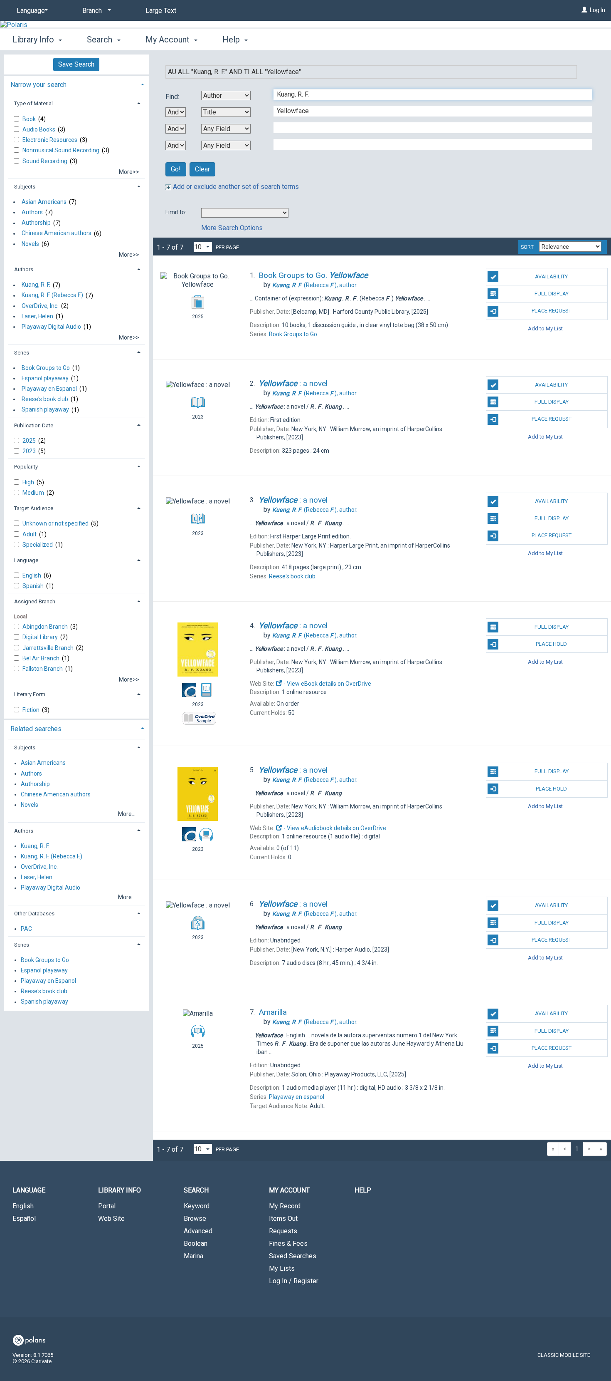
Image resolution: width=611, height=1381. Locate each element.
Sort (527, 247)
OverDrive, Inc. (40, 305)
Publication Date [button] (33, 425)
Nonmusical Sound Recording (61, 150)
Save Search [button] (76, 64)
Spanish (33, 586)
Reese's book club (45, 399)
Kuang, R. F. (36, 285)
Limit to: (176, 212)
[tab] (76, 83)
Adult (30, 534)
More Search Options (232, 228)
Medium (33, 492)
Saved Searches (292, 1256)
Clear (202, 169)
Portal (107, 1206)
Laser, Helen (37, 316)
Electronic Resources (50, 139)
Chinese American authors (56, 233)
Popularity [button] (26, 467)
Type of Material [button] (33, 103)
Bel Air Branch (41, 658)
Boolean (195, 1243)
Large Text (160, 11)
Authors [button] (23, 269)
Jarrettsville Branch (48, 648)
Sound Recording (45, 161)
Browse (195, 1218)
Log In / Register (293, 1281)
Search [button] (100, 40)
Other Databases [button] (34, 913)
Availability (551, 276)
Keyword (196, 1206)
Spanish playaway (45, 410)
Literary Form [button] (29, 694)
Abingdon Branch (45, 626)
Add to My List (545, 328)
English (32, 575)
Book (29, 119)
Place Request (552, 310)
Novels (30, 243)
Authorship (36, 223)
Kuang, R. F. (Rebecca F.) (52, 295)
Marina (193, 1256)
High (28, 482)
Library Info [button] (34, 40)
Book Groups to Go (46, 367)
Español (24, 1218)
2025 (29, 440)
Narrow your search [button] (38, 85)
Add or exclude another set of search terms (235, 187)
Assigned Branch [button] (34, 601)
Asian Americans (44, 201)
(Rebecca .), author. (314, 285)
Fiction (31, 710)
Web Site (111, 1218)
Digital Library (40, 637)
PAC (26, 928)
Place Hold (551, 644)
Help (363, 1190)
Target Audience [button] (33, 508)
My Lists (282, 1268)
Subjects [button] (24, 186)
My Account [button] (168, 40)
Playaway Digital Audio (51, 326)
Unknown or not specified (56, 523)
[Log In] (584, 10)
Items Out (283, 1218)
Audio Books (39, 129)
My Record (285, 1206)
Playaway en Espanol (49, 388)
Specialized (38, 544)
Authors (32, 212)
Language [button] (26, 560)
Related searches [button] (36, 729)
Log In (597, 10)
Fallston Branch (43, 668)
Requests (283, 1231)
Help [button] (232, 40)
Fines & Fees (288, 1243)
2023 (29, 451)
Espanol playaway (45, 378)
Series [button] (21, 353)
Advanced (198, 1231)
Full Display (552, 293)
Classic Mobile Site (563, 1355)
